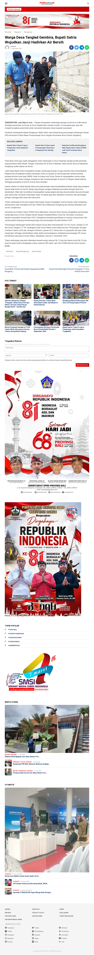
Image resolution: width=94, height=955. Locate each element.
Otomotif (8, 874)
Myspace (10, 938)
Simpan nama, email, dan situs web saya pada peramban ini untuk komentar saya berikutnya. (38, 360)
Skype (37, 938)
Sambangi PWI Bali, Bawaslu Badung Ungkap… (31, 764)
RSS (62, 942)
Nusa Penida (36, 251)
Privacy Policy (38, 913)
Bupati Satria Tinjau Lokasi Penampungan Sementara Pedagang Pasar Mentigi (45, 147)
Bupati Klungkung (22, 251)
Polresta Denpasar (16, 633)
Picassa (10, 942)
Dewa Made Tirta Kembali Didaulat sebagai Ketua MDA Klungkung (24, 269)
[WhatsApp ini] (87, 47)
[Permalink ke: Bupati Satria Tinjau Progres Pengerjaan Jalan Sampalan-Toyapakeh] (76, 318)
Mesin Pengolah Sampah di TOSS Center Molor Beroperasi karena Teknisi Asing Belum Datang (17, 329)
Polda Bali (12, 629)
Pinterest (64, 928)
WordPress (65, 931)
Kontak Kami (37, 916)
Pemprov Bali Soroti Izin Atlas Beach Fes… (30, 773)
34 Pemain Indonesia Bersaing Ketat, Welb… (30, 884)
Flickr (36, 942)
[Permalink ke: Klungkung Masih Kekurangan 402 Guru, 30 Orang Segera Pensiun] (76, 291)
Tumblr (9, 931)
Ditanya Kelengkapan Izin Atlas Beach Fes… (22, 757)
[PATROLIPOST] (47, 3)
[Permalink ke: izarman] (7, 47)
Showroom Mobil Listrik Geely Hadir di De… (22, 876)
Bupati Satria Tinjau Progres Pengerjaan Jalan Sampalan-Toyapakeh (18, 147)
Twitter (37, 928)
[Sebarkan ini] (71, 47)
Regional (14, 754)
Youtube (64, 938)
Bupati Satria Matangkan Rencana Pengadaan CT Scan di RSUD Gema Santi (69, 269)
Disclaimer (63, 913)
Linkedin (37, 935)
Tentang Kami (10, 916)
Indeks (7, 909)
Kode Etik (35, 909)
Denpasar (16, 762)
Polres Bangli (14, 641)
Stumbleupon (39, 931)
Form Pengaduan (66, 916)
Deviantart (64, 935)
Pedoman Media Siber (13, 919)
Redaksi (8, 913)
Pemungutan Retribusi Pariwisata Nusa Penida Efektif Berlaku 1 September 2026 (46, 329)
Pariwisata (22, 771)
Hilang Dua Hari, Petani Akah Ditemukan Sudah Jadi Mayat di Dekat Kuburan (46, 303)
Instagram (10, 935)
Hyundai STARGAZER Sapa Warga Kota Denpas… (32, 892)
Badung (7, 754)
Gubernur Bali (14, 645)
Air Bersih (9, 251)
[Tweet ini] (76, 47)
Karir (61, 909)
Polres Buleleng (15, 637)
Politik (22, 762)
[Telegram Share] (81, 47)
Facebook (10, 928)
